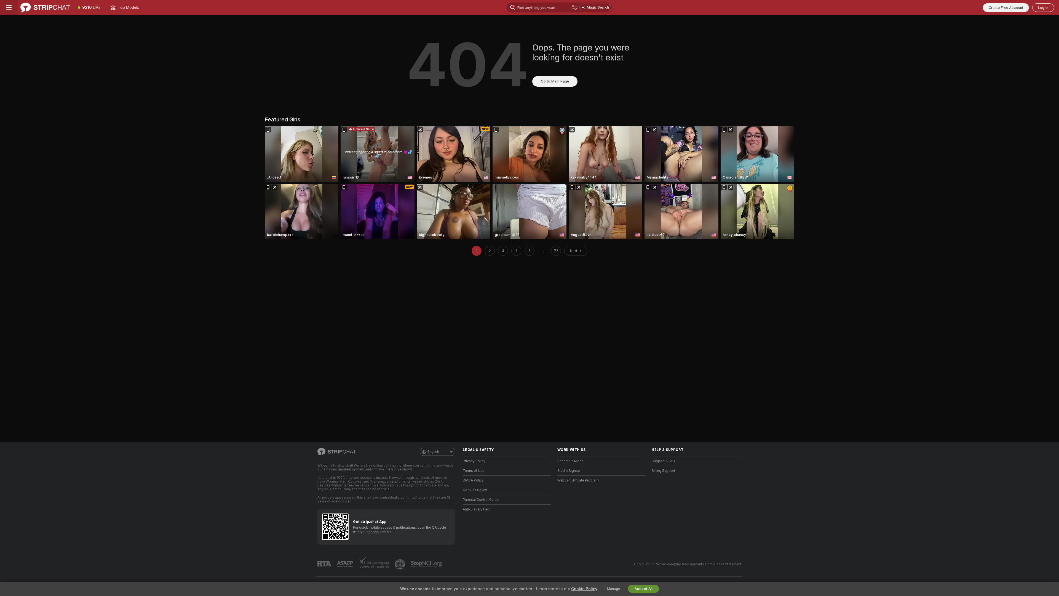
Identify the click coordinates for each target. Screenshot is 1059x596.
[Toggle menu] (9, 7)
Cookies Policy (475, 490)
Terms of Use (473, 471)
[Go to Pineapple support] (400, 564)
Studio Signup (568, 471)
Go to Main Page (555, 81)
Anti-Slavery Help (477, 509)
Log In (1043, 8)
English (433, 452)
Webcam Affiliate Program (578, 480)
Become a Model (570, 461)
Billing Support (663, 471)
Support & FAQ (663, 461)
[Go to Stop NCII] (427, 564)
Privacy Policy (474, 461)
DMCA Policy (473, 480)
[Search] (574, 7)
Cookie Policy (584, 589)
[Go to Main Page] (45, 7)
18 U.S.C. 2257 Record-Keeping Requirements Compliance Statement (686, 564)
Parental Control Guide (481, 500)
